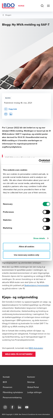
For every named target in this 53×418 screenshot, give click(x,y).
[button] (19, 354)
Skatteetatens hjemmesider (36, 285)
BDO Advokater (36, 348)
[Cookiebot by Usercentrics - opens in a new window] (39, 161)
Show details (39, 238)
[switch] (46, 212)
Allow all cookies (26, 246)
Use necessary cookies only (26, 255)
